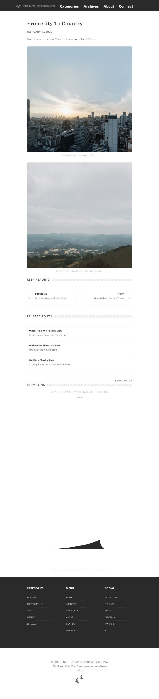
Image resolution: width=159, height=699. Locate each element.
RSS (107, 630)
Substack (110, 617)
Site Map (70, 630)
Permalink (36, 384)
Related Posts (39, 316)
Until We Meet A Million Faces (50, 296)
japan (77, 392)
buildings (102, 392)
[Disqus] (79, 467)
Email (108, 610)
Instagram (111, 597)
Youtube (109, 604)
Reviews (31, 597)
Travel (31, 610)
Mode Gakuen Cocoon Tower (109, 296)
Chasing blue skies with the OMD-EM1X (49, 362)
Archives (91, 6)
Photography (34, 604)
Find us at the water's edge (44, 347)
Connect (126, 6)
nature (88, 392)
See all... (31, 624)
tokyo (65, 392)
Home (69, 597)
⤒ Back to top (123, 381)
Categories (69, 6)
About (109, 6)
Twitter (109, 624)
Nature (31, 617)
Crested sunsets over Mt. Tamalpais (47, 332)
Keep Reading (38, 279)
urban (53, 392)
